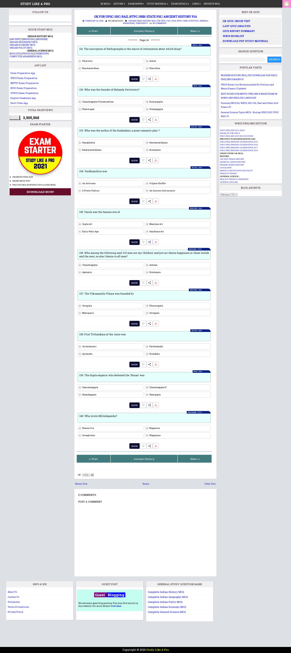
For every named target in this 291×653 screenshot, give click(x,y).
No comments (159, 23)
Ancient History (144, 31)
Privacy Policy (15, 611)
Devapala (153, 313)
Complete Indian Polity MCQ (165, 601)
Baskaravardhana (90, 149)
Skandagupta (87, 394)
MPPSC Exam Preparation (24, 83)
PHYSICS (27, 53)
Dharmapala (155, 305)
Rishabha (153, 353)
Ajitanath (85, 353)
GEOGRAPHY (226, 168)
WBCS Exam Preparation (23, 78)
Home (146, 483)
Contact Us (13, 596)
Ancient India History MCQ (142, 21)
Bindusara (154, 149)
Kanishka (153, 68)
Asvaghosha (87, 435)
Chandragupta (88, 265)
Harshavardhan (89, 68)
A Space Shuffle (156, 183)
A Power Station (89, 190)
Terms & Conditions (18, 606)
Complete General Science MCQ (167, 611)
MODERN (42, 39)
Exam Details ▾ (180, 3)
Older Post (210, 483)
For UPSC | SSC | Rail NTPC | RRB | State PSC (178, 21)
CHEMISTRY (41, 53)
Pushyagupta (155, 109)
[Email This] (83, 474)
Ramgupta (154, 394)
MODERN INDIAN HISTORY (232, 165)
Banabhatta (87, 142)
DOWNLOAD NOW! (40, 192)
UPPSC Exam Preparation (24, 93)
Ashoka (152, 265)
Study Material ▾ (157, 3)
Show (134, 79)
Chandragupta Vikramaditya (96, 101)
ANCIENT (15, 39)
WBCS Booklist (233, 36)
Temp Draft (141, 23)
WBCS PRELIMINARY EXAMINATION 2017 (239, 147)
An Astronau (87, 183)
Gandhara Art (155, 231)
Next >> (195, 31)
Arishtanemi (88, 346)
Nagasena (153, 428)
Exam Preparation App (22, 73)
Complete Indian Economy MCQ (167, 606)
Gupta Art (85, 224)
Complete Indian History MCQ (166, 591)
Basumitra (86, 428)
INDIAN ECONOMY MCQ (22, 44)
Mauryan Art (155, 224)
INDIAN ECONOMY (228, 173)
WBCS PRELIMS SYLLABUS (232, 130)
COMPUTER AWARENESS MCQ (26, 56)
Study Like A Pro (157, 649)
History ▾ (119, 3)
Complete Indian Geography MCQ (168, 596)
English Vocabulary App (23, 98)
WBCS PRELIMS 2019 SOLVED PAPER (236, 136)
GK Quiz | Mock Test (236, 21)
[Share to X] (89, 474)
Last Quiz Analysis (237, 26)
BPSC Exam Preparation (23, 88)
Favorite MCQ (212, 3)
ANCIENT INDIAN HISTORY (232, 159)
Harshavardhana (157, 142)
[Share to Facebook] (92, 474)
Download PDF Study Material (245, 41)
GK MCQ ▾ (105, 3)
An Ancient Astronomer (161, 190)
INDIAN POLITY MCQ (21, 47)
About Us (12, 591)
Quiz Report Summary (239, 31)
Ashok (151, 61)
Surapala (85, 305)
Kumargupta (155, 101)
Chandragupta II (157, 387)
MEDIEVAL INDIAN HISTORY (233, 162)
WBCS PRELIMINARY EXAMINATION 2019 (239, 142)
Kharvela (85, 61)
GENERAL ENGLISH (229, 182)
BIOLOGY (15, 53)
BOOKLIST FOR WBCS (230, 133)
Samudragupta (88, 387)
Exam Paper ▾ (136, 3)
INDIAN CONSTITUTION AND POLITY (236, 170)
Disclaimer (14, 601)
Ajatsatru (85, 272)
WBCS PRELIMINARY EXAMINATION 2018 (239, 145)
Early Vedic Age (89, 231)
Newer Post (81, 483)
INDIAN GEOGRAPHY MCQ (23, 42)
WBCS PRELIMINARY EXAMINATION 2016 (239, 150)
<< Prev (93, 31)
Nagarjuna (154, 435)
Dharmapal (87, 109)
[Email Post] (79, 474)
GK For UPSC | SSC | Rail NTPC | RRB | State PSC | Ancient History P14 (145, 16)
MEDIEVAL (28, 39)
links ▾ (196, 3)
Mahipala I (86, 313)
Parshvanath (155, 346)
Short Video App (19, 103)
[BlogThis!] (86, 474)
